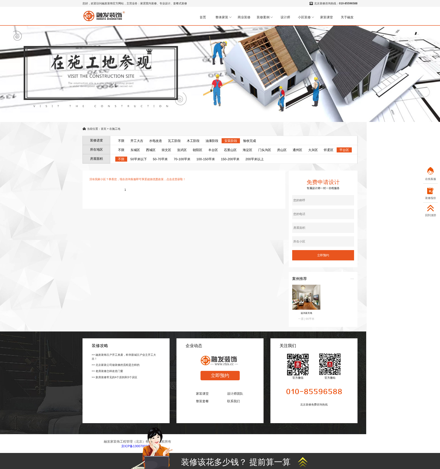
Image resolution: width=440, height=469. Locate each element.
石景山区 (230, 150)
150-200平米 (230, 159)
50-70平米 (160, 159)
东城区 (135, 150)
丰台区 (213, 150)
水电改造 (155, 141)
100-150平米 (205, 159)
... (352, 278)
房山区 (282, 150)
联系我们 (233, 401)
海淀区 (247, 150)
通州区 (297, 150)
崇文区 (166, 150)
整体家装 (221, 17)
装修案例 (263, 17)
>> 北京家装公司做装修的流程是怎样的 (116, 365)
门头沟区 (264, 150)
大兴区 (313, 150)
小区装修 (304, 17)
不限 (121, 141)
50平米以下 (138, 159)
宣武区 (182, 150)
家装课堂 (326, 17)
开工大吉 (136, 141)
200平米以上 (254, 159)
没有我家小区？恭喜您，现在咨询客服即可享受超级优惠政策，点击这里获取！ (137, 179)
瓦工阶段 (174, 141)
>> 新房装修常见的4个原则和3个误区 (114, 377)
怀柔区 (328, 150)
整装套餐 (202, 401)
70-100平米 (182, 159)
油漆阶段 (212, 141)
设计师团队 (235, 393)
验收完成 (249, 141)
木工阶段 (193, 141)
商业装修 (244, 17)
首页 (203, 17)
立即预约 (220, 375)
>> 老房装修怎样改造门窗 (107, 371)
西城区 (151, 150)
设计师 (285, 17)
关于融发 (347, 17)
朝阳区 (197, 150)
